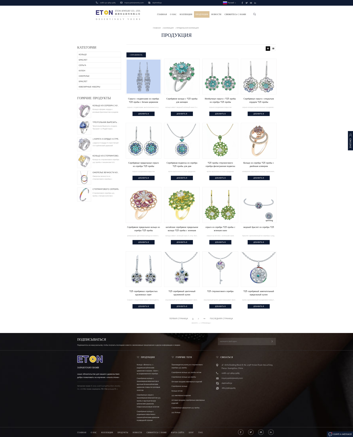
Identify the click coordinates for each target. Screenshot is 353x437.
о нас (173, 14)
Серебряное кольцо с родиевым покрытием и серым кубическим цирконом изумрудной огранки (148, 416)
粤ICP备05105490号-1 (109, 389)
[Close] (350, 155)
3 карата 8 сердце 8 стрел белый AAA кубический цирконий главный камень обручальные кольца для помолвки (106, 139)
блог (191, 432)
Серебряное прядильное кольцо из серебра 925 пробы (143, 229)
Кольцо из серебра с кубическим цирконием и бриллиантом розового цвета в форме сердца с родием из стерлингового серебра (106, 106)
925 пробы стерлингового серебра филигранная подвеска (220, 164)
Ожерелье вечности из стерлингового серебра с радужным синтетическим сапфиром (106, 172)
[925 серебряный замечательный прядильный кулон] (258, 269)
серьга (82, 65)
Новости (216, 14)
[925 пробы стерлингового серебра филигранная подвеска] (220, 140)
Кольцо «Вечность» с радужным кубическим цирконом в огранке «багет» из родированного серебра (148, 369)
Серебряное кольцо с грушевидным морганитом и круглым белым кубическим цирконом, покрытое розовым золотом (148, 384)
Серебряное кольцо (179, 386)
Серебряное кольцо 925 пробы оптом (186, 372)
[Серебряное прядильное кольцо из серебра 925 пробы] (143, 205)
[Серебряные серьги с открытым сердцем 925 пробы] (258, 76)
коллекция (186, 14)
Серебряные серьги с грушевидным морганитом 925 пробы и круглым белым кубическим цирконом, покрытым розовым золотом (149, 401)
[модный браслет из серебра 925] (258, 205)
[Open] (350, 142)
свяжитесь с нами (235, 14)
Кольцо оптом (177, 391)
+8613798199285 (229, 388)
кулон (82, 71)
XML (200, 432)
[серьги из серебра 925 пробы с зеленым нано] (220, 205)
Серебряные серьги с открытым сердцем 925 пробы (259, 100)
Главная (162, 14)
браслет (83, 60)
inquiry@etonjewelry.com (134, 3)
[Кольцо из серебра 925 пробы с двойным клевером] (258, 140)
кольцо (83, 54)
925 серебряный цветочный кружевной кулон (182, 293)
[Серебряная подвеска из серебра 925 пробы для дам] (182, 140)
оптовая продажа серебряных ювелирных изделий (188, 401)
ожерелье (84, 76)
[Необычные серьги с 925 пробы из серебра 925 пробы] (220, 76)
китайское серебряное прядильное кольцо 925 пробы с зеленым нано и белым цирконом (182, 229)
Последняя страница (221, 318)
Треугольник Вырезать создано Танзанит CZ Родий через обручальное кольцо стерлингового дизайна (106, 122)
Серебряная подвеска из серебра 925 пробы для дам (182, 164)
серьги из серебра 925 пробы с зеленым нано (220, 229)
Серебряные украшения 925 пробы (186, 408)
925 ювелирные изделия (181, 395)
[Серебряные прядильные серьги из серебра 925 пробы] (143, 140)
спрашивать (136, 55)
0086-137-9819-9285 (231, 373)
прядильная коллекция (187, 28)
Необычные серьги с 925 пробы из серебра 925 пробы (220, 100)
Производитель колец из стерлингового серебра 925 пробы (187, 366)
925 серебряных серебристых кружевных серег (143, 293)
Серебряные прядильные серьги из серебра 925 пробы (143, 164)
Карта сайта (177, 432)
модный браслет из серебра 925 (258, 227)
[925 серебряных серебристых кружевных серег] (143, 269)
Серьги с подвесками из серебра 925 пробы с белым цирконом (143, 100)
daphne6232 (157, 3)
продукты (122, 432)
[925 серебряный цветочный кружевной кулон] (182, 269)
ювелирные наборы (89, 87)
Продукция (201, 14)
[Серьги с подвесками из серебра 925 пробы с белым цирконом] (143, 76)
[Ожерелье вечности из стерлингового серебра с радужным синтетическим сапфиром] (84, 178)
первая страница (178, 318)
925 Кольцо (176, 412)
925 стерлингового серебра (220, 291)
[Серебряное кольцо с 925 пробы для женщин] (182, 76)
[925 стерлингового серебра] (220, 269)
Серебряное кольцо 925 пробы (184, 377)
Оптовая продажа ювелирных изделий (187, 382)
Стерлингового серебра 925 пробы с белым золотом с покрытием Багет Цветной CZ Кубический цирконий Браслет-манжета (106, 189)
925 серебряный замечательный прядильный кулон (258, 293)
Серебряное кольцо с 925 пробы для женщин (181, 100)
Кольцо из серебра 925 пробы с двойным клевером (258, 164)
